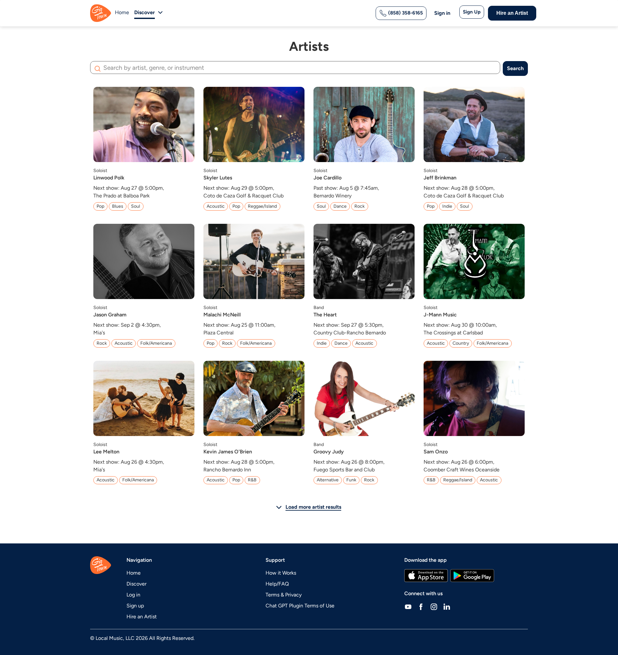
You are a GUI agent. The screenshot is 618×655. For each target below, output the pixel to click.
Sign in (442, 13)
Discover (136, 584)
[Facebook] (421, 606)
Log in (133, 595)
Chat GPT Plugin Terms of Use (300, 606)
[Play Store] (472, 575)
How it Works (281, 573)
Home (122, 12)
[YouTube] (408, 606)
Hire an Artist (512, 13)
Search (515, 68)
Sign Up (472, 12)
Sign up (135, 606)
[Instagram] (433, 606)
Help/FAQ (277, 584)
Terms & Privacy (284, 595)
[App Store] (426, 575)
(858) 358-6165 (405, 13)
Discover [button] (144, 12)
